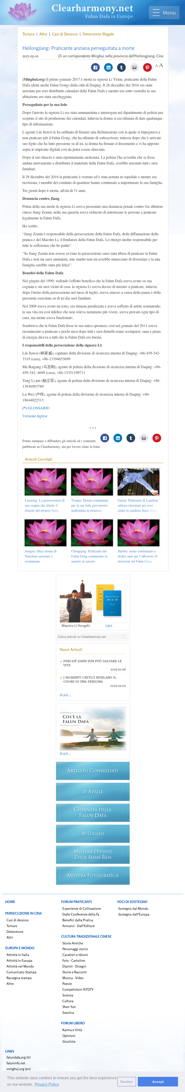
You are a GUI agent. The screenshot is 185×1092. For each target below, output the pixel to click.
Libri (109, 626)
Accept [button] (158, 1082)
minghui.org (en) (19, 1069)
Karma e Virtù (72, 1030)
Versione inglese (34, 415)
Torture (12, 926)
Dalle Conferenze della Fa (80, 914)
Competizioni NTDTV (77, 989)
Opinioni (68, 1035)
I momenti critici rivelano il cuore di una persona (89, 679)
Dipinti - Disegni (74, 966)
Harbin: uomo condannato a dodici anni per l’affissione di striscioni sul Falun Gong (138, 556)
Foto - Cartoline (73, 960)
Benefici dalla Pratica (77, 920)
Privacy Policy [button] (47, 1084)
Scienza (67, 995)
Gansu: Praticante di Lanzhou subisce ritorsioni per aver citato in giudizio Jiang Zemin (138, 505)
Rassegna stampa (19, 978)
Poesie (67, 983)
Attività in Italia (18, 955)
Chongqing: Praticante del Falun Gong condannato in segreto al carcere (89, 556)
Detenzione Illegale (98, 34)
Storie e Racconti (74, 972)
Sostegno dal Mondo (133, 908)
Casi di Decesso (65, 34)
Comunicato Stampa (21, 972)
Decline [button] (126, 1082)
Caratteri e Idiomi (75, 955)
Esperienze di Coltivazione (81, 908)
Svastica (68, 1012)
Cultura (67, 1001)
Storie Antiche (72, 943)
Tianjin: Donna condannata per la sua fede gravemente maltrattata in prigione (89, 505)
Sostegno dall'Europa (133, 914)
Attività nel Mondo (20, 966)
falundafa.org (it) (19, 1057)
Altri (10, 937)
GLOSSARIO (39, 407)
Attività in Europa (19, 960)
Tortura (28, 34)
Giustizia (68, 1041)
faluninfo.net (16, 1063)
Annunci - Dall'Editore (78, 926)
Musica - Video (73, 978)
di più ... (65, 695)
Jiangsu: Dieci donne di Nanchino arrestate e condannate (41, 556)
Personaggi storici (75, 949)
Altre (43, 34)
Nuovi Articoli (71, 649)
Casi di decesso (18, 920)
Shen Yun (69, 1007)
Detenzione (15, 931)
